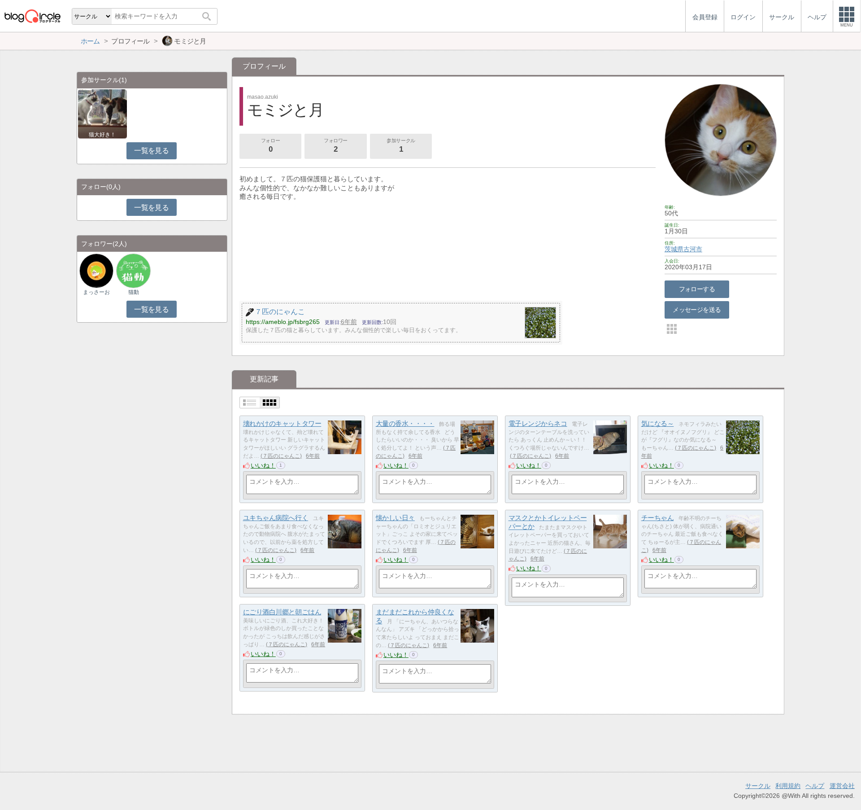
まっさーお (96, 292)
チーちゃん (657, 517)
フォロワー (336, 145)
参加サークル (401, 145)
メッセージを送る (697, 309)
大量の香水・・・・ (405, 423)
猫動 (133, 292)
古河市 (692, 249)
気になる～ (657, 423)
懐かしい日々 (395, 517)
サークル (757, 785)
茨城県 (674, 249)
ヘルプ (814, 785)
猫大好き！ (102, 134)
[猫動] (133, 270)
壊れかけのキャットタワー (282, 423)
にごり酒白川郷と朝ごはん (282, 612)
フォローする (697, 289)
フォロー (270, 145)
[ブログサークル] (32, 16)
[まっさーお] (96, 270)
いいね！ (263, 465)
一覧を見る (151, 150)
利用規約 (787, 785)
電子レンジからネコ (538, 423)
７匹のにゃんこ (281, 456)
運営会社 (842, 785)
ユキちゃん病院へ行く (276, 517)
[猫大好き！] (102, 113)
